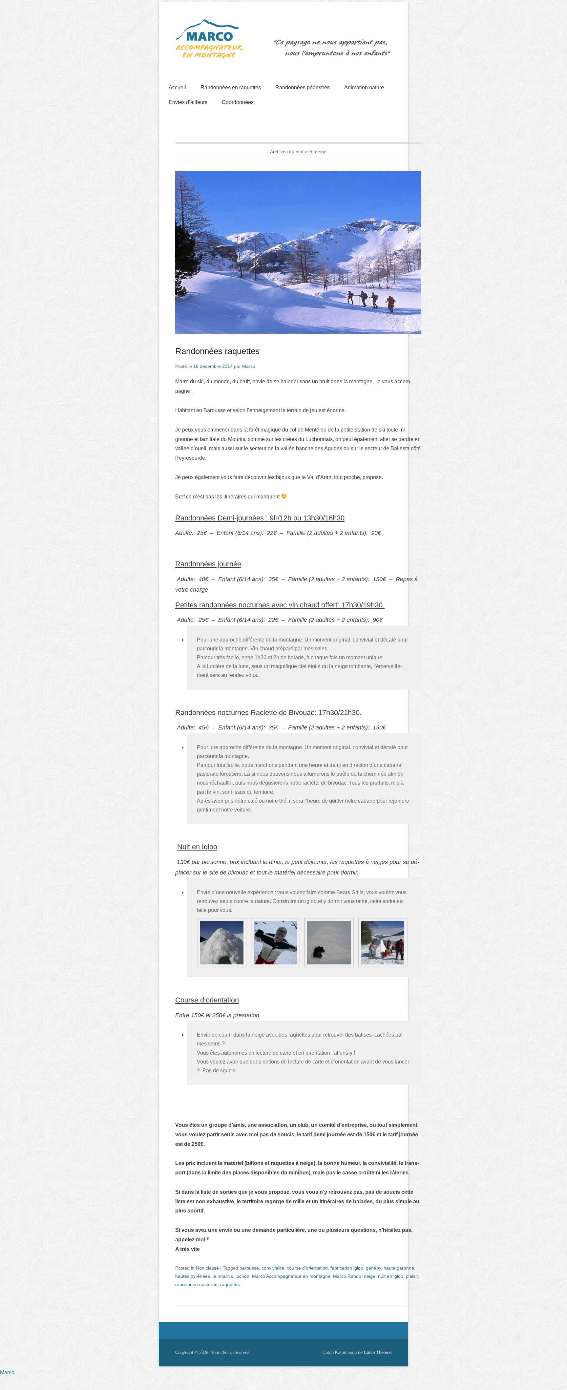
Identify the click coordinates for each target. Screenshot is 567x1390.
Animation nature (364, 87)
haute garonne (399, 1268)
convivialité (273, 1268)
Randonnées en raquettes (230, 87)
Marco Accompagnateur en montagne (291, 1276)
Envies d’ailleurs (188, 102)
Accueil (177, 87)
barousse (249, 1268)
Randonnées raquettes (217, 351)
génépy (373, 1268)
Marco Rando (347, 1276)
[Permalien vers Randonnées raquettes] (298, 252)
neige (369, 1276)
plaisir (412, 1276)
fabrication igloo (346, 1268)
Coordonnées (238, 102)
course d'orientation (307, 1268)
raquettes (230, 1284)
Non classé (207, 1268)
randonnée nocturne (196, 1284)
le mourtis (223, 1276)
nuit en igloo (390, 1276)
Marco (248, 366)
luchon (242, 1276)
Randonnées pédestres (302, 87)
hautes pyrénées (192, 1276)
